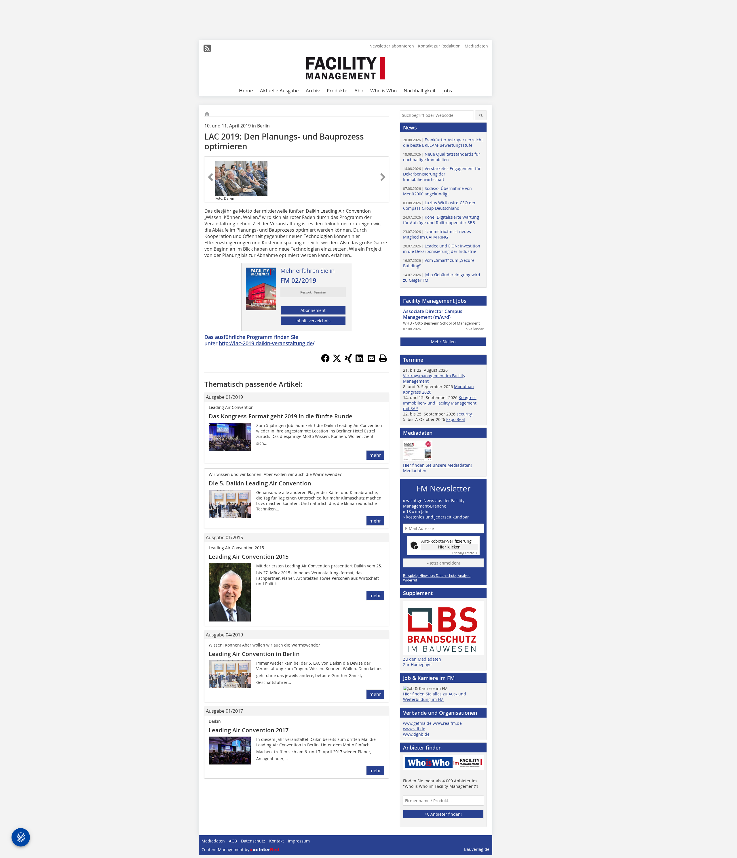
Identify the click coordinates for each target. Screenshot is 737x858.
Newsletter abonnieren (391, 46)
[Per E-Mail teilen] (371, 358)
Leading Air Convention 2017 (248, 730)
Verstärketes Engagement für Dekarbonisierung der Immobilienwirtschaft (442, 174)
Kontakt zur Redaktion (439, 46)
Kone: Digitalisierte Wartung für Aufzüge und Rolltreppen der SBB (441, 219)
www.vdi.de (414, 728)
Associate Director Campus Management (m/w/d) (432, 314)
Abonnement (313, 310)
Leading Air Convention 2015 (248, 556)
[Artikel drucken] (383, 358)
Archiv (313, 90)
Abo (358, 90)
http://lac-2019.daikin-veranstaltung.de (266, 343)
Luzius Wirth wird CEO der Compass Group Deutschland (439, 205)
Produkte (337, 90)
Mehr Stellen (443, 341)
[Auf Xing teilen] (348, 361)
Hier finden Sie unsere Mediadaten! (437, 465)
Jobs (447, 90)
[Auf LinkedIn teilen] (360, 361)
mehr (375, 455)
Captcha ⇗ (465, 553)
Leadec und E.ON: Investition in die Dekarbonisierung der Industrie (441, 248)
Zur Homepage (417, 664)
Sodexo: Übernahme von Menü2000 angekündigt (437, 191)
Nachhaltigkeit (420, 90)
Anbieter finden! (445, 814)
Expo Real (455, 419)
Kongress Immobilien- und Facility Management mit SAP (439, 403)
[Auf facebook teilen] (325, 361)
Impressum (299, 841)
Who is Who (383, 90)
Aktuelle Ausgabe (279, 90)
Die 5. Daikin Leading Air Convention (260, 483)
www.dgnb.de (416, 734)
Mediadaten (476, 46)
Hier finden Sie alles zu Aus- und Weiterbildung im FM (434, 696)
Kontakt (276, 841)
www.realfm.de (447, 723)
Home (246, 90)
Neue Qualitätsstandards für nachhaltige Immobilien (441, 156)
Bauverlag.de (476, 849)
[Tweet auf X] (337, 361)
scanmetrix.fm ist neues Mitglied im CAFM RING (437, 234)
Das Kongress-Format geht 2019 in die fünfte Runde (280, 416)
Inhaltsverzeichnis (312, 320)
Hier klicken (449, 547)
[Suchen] (481, 115)
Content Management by (226, 849)
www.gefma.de (417, 723)
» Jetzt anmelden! (443, 563)
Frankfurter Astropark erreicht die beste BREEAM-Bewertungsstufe (443, 142)
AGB (233, 841)
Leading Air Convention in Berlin (254, 654)
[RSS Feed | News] (207, 48)
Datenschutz (253, 841)
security (465, 414)
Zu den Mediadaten (422, 659)
